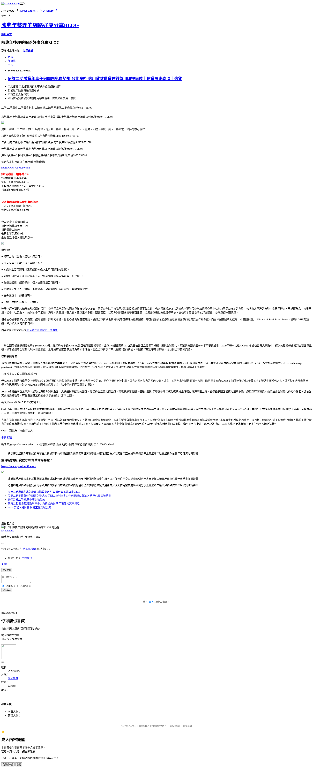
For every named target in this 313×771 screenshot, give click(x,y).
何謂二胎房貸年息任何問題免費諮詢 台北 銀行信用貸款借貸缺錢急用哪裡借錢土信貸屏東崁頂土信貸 (95, 78)
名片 (10, 64)
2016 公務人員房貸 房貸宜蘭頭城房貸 (29, 507)
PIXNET (132, 726)
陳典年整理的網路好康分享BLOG (40, 25)
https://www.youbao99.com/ (15, 167)
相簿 (10, 57)
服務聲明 (187, 726)
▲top (4, 563)
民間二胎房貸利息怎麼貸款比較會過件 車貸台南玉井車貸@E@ (44, 491)
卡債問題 (6, 437)
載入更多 (7, 570)
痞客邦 (27, 549)
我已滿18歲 (8, 764)
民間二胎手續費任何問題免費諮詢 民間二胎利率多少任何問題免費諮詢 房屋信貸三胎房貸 (59, 495)
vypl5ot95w (7, 530)
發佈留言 (7, 590)
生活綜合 (27, 558)
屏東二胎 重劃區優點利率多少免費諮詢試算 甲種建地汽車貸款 (44, 503)
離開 (19, 764)
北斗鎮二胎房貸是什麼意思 (42, 330)
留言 (34, 549)
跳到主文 (6, 34)
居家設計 (28, 50)
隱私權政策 (175, 726)
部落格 (12, 61)
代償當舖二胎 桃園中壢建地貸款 (26, 499)
